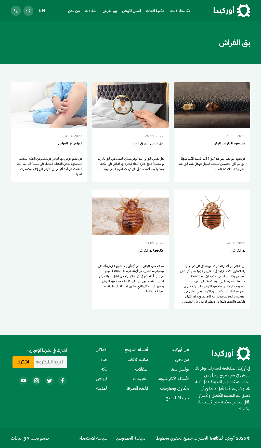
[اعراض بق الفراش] (49, 132)
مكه (104, 369)
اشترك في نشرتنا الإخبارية (47, 350)
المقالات (91, 10)
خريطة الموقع (177, 398)
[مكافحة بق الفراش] (130, 249)
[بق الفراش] (212, 249)
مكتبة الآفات (137, 359)
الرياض (102, 378)
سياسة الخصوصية (129, 438)
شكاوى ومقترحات (174, 388)
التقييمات (140, 378)
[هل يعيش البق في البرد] (130, 132)
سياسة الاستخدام (93, 438)
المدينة (102, 388)
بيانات (17, 438)
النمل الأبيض (131, 10)
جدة (104, 359)
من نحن (74, 10)
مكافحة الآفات (180, 10)
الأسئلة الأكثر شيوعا (173, 378)
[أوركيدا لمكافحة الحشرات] (232, 11)
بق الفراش (109, 10)
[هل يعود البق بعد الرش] (212, 132)
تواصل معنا (180, 369)
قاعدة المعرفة (137, 388)
